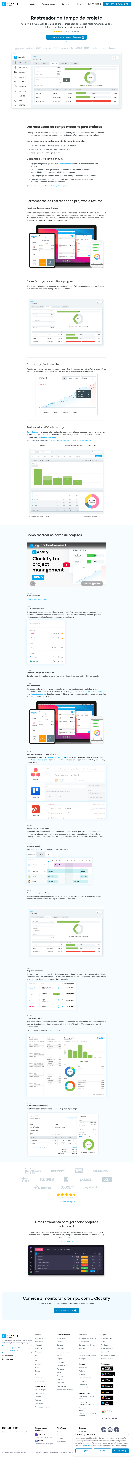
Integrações (39, 1345)
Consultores (83, 1381)
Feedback (104, 1345)
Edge (63, 757)
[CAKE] (10, 1430)
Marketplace (61, 1442)
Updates (60, 1438)
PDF (51, 1030)
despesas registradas (47, 437)
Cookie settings (120, 1451)
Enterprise (38, 1378)
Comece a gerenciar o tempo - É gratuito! (65, 37)
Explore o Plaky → (66, 1241)
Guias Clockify (84, 1341)
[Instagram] (116, 1418)
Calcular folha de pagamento (59, 440)
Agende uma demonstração (15, 1349)
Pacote (59, 1435)
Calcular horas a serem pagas (81, 440)
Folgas (59, 1372)
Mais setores (83, 1388)
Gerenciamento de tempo (87, 1345)
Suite (58, 1431)
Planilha (59, 1341)
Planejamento (39, 1393)
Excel (60, 1030)
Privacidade (54, 1452)
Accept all (84, 1451)
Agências (82, 1371)
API (36, 1355)
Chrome (49, 757)
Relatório (38, 1400)
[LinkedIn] (105, 1418)
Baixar (79, 4)
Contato (103, 1341)
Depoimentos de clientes (87, 1355)
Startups (82, 1374)
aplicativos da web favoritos (38, 760)
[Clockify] (10, 1338)
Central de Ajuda (106, 1338)
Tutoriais (82, 1348)
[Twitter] (109, 1418)
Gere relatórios (32, 432)
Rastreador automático (65, 1352)
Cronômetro (61, 1338)
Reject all (102, 1451)
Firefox (56, 757)
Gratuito (38, 1364)
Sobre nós (82, 1431)
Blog (80, 1352)
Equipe (59, 1379)
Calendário (60, 1348)
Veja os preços (39, 1381)
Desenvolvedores (85, 1378)
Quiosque (60, 1345)
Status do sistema (107, 1348)
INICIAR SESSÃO (94, 4)
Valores (59, 1355)
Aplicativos (39, 1341)
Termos (45, 1452)
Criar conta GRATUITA (64, 1310)
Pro (36, 1374)
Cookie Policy (87, 1446)
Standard (38, 1371)
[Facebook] (102, 1418)
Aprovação (61, 1376)
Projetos (60, 1359)
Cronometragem (40, 1390)
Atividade (60, 1362)
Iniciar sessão (7, 1355)
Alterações (38, 1352)
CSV (55, 1030)
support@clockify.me (108, 1355)
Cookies (38, 1452)
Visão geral (39, 1338)
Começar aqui (7, 1359)
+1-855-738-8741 (107, 1359)
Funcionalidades (48, 4)
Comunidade (105, 1352)
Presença (38, 1396)
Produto (31, 4)
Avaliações (38, 1348)
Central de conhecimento (87, 1338)
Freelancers (83, 1367)
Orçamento (39, 1403)
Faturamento (61, 1386)
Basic (37, 1367)
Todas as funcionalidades (64, 1389)
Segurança (63, 1452)
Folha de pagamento (42, 1407)
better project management (58, 186)
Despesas (60, 1383)
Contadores (83, 1385)
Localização (61, 1365)
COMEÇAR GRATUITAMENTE (117, 4)
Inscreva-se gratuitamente (37, 599)
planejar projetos (65, 164)
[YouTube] (112, 1418)
